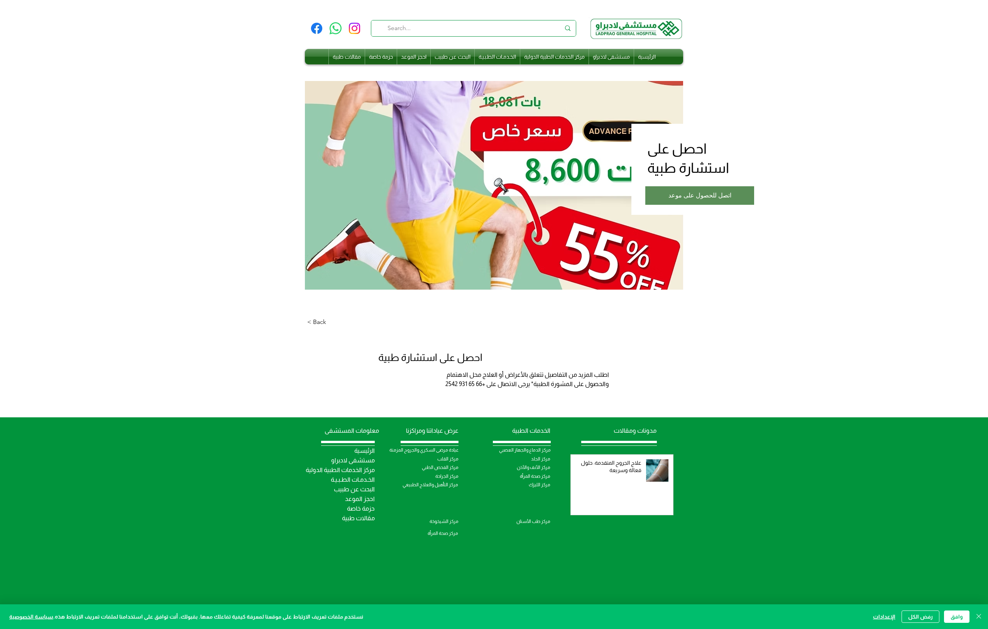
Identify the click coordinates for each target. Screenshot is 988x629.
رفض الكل (920, 617)
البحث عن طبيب (354, 489)
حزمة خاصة (361, 508)
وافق (957, 617)
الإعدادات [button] (884, 617)
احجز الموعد (360, 499)
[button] (699, 195)
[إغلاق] (978, 616)
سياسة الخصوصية (31, 617)
